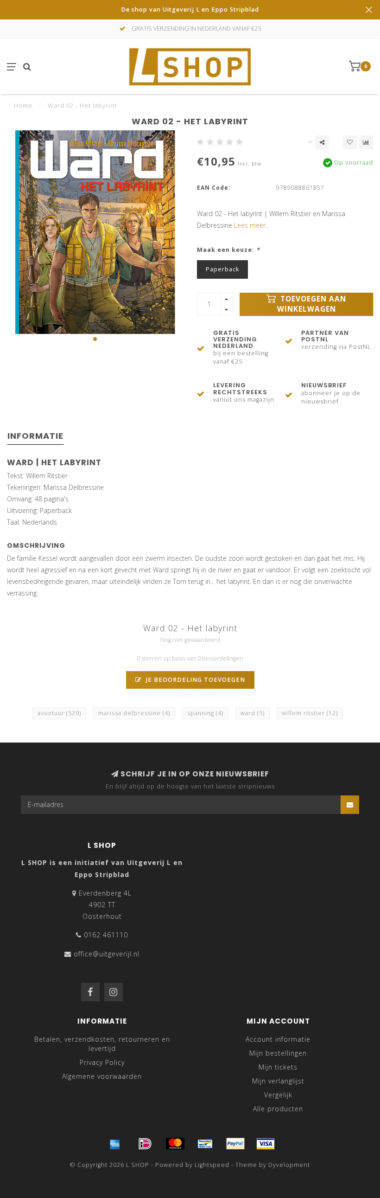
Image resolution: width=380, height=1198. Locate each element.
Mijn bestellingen (278, 1053)
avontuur (59, 713)
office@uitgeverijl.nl (106, 953)
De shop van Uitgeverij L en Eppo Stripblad (190, 9)
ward (253, 713)
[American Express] (115, 1144)
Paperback (222, 269)
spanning (205, 713)
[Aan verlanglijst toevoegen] (350, 142)
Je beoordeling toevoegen (194, 680)
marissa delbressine (134, 713)
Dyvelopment (289, 1165)
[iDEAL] (145, 1144)
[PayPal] (235, 1144)
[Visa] (265, 1144)
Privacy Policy (102, 1062)
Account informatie (278, 1039)
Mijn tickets (278, 1067)
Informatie (35, 436)
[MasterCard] (175, 1144)
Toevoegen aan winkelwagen (312, 304)
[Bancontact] (205, 1144)
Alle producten (278, 1108)
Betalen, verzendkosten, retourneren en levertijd (102, 1044)
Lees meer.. (251, 225)
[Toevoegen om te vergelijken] (366, 142)
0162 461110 (106, 934)
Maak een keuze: (228, 250)
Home (23, 105)
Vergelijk (278, 1094)
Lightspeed (212, 1165)
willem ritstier (310, 713)
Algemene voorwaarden (102, 1076)
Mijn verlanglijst (278, 1080)
